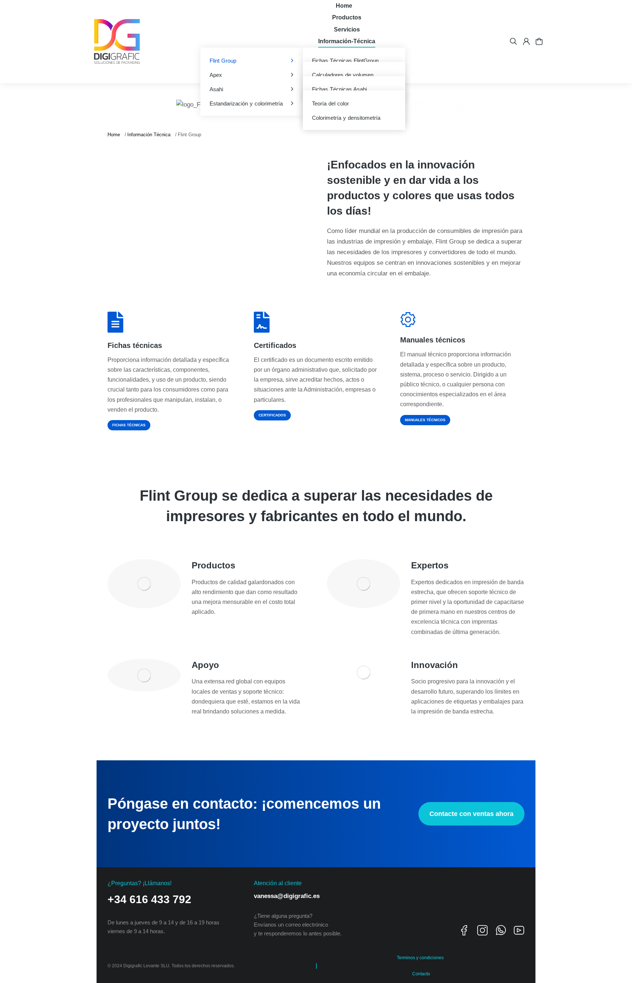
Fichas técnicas (135, 345)
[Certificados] (262, 322)
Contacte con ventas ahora (471, 813)
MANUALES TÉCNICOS (425, 420)
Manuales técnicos (432, 340)
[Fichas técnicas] (115, 322)
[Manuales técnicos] (408, 319)
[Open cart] (539, 41)
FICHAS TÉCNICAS (129, 425)
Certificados (275, 345)
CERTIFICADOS (272, 415)
